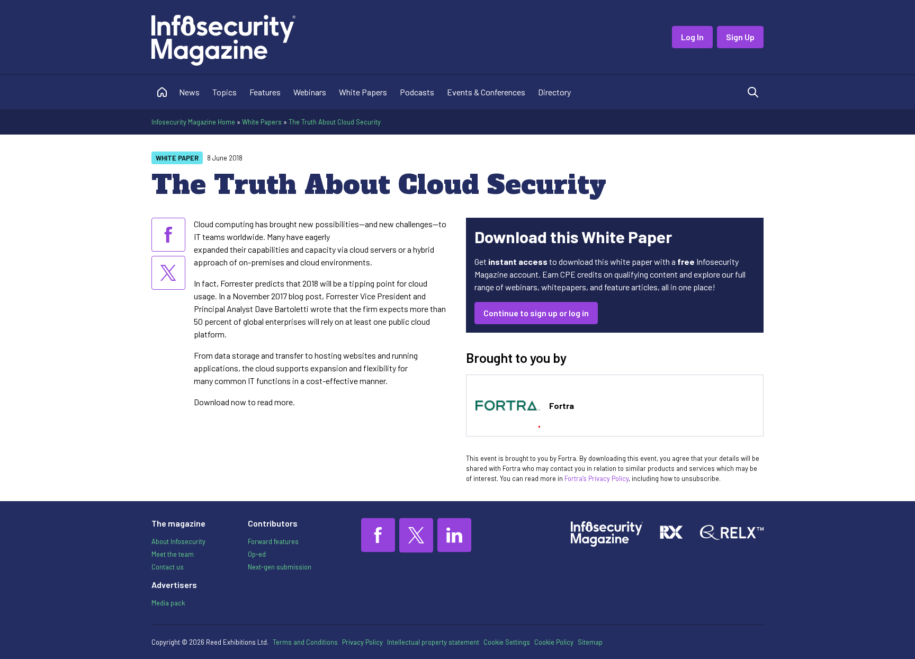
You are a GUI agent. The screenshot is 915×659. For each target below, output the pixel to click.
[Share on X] (168, 273)
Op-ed (257, 554)
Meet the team (172, 554)
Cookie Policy (553, 642)
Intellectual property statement (433, 642)
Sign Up (740, 37)
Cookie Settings (506, 642)
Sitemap (590, 642)
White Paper (177, 158)
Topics (224, 92)
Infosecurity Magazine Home (193, 122)
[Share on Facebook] (168, 235)
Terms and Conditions (305, 642)
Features (265, 92)
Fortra (561, 405)
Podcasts (417, 92)
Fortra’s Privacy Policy (596, 478)
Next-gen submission (279, 567)
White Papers (363, 92)
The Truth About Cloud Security (335, 122)
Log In (692, 37)
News (189, 92)
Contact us (167, 567)
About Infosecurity (178, 541)
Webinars (309, 92)
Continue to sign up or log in (536, 313)
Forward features (273, 541)
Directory (554, 92)
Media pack (168, 603)
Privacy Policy (362, 642)
